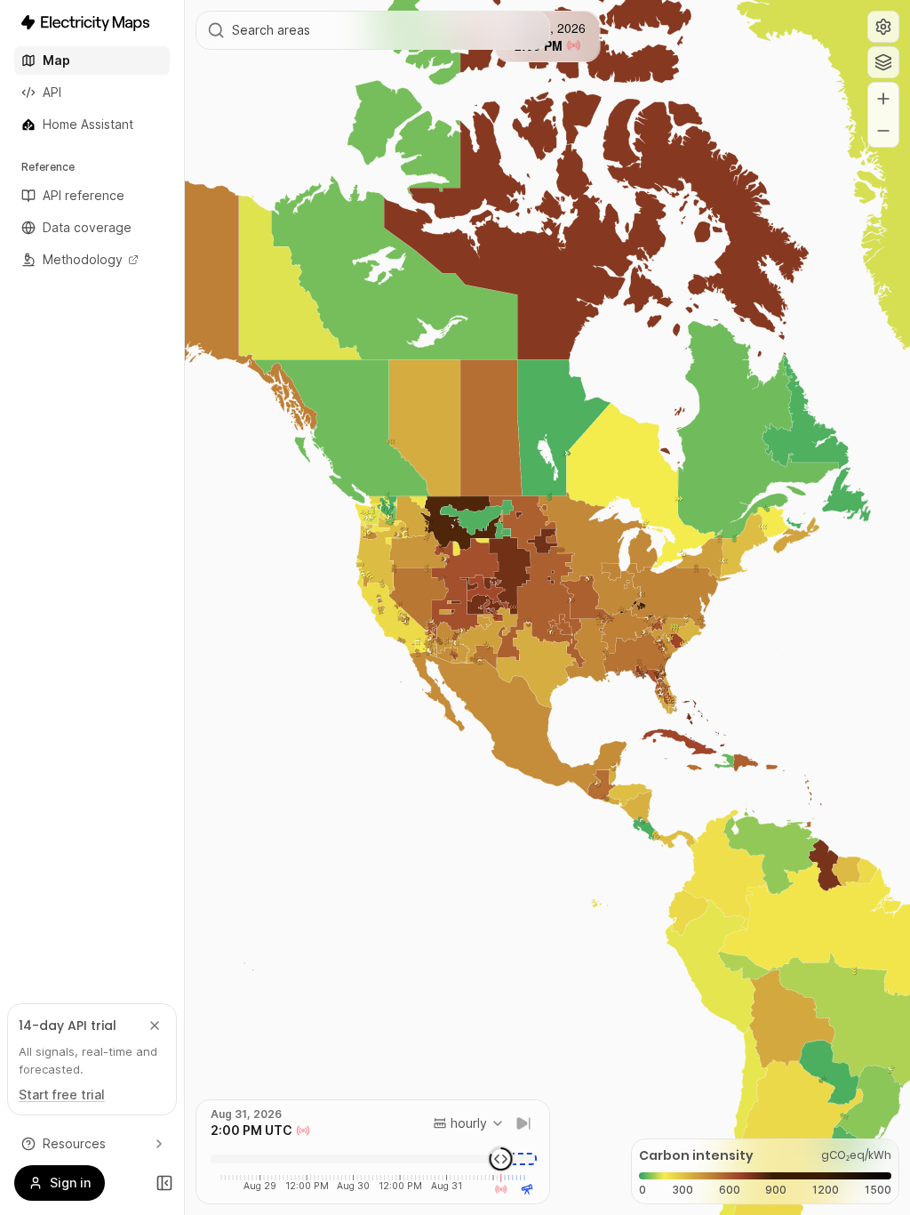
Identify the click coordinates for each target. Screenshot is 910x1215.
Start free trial (62, 1094)
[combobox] (468, 1123)
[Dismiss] (154, 1025)
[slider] (501, 1159)
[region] (547, 607)
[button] (883, 27)
